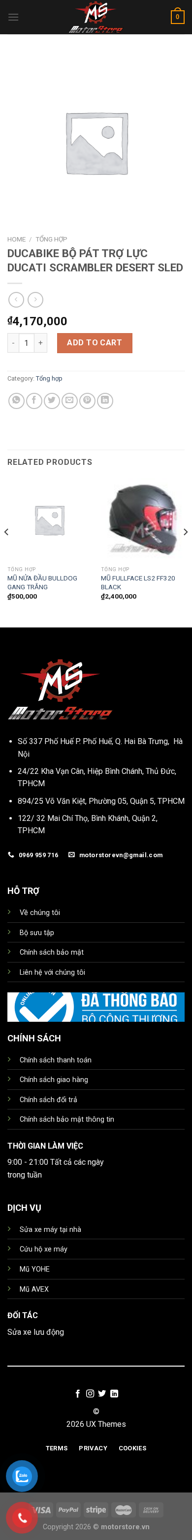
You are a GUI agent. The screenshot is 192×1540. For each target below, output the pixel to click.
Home (16, 239)
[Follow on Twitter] (102, 1394)
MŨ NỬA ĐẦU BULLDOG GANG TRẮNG (42, 582)
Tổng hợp (51, 239)
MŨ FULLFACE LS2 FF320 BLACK (138, 582)
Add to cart (94, 342)
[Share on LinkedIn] (105, 401)
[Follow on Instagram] (90, 1394)
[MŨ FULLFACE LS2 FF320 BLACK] (143, 519)
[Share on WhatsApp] (16, 401)
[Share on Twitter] (52, 401)
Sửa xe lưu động (35, 1332)
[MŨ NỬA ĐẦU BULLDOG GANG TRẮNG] (49, 519)
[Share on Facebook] (34, 401)
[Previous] (7, 551)
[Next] (185, 551)
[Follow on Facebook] (78, 1394)
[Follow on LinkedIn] (114, 1394)
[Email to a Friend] (70, 401)
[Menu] (13, 17)
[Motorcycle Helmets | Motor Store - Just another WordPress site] (96, 17)
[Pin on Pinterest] (87, 401)
